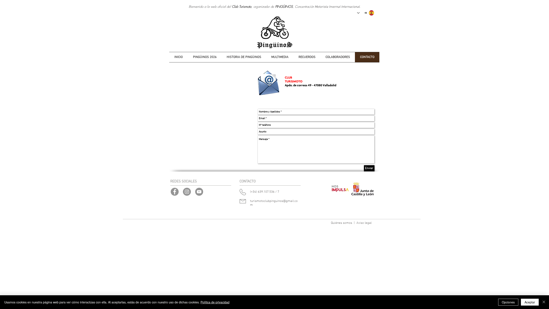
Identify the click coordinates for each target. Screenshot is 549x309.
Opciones (508, 302)
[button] (244, 57)
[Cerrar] (543, 302)
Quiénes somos (341, 223)
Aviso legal (364, 223)
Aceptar (530, 302)
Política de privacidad (215, 302)
